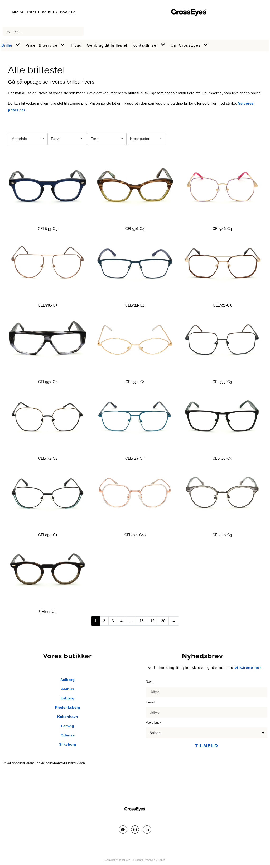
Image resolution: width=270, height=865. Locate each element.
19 (152, 621)
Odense (68, 735)
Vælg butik (154, 723)
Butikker (70, 763)
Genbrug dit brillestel (107, 45)
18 (141, 621)
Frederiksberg (67, 707)
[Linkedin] (147, 829)
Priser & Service (41, 45)
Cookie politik (44, 763)
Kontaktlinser (145, 45)
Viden (80, 763)
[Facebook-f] (123, 829)
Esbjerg (67, 698)
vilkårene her (248, 667)
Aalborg (67, 680)
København (67, 716)
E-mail (151, 702)
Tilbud (75, 45)
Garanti (29, 763)
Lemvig (67, 726)
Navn (150, 682)
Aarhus (67, 689)
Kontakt (59, 763)
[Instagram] (135, 829)
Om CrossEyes (186, 45)
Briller (7, 45)
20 (163, 621)
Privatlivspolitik (13, 763)
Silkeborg (67, 744)
